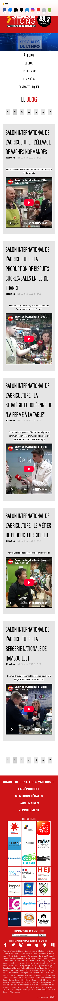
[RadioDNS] (44, 858)
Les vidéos (29, 78)
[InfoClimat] (44, 904)
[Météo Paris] (15, 919)
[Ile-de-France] (15, 828)
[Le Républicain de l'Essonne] (29, 904)
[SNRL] (29, 843)
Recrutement (29, 810)
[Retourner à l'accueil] (21, 23)
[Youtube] (38, 10)
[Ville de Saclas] (44, 889)
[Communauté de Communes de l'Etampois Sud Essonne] (29, 889)
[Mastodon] (27, 10)
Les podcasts (29, 71)
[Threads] (16, 10)
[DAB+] (29, 858)
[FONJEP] (15, 874)
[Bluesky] (10, 10)
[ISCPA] (15, 889)
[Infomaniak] (15, 858)
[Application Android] (49, 10)
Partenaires (29, 803)
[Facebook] (4, 10)
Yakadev (52, 997)
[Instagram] (32, 10)
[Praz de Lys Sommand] (44, 919)
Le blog (29, 63)
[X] (21, 10)
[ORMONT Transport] (15, 904)
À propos (29, 55)
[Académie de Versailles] (29, 874)
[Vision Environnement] (29, 919)
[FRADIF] (44, 843)
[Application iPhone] (44, 10)
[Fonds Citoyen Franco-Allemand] (29, 828)
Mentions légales (29, 796)
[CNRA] (15, 843)
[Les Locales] (44, 828)
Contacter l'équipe (29, 86)
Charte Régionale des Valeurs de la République (29, 785)
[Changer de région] (44, 23)
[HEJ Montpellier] (44, 874)
